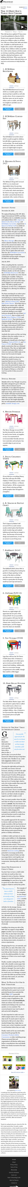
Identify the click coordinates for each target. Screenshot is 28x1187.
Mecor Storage (15, 222)
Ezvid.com (14, 1175)
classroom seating (13, 851)
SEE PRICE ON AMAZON (8, 109)
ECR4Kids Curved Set (9, 224)
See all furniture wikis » (18, 1072)
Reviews (9, 7)
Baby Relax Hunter (8, 303)
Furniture (3, 8)
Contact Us (14, 1183)
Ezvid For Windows (14, 1172)
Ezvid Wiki (3, 7)
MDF (11, 994)
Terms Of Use (14, 1167)
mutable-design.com (13, 403)
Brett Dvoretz (18, 1090)
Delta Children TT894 (14, 317)
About (14, 1162)
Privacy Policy (14, 1164)
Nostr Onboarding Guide (14, 1177)
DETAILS (16, 86)
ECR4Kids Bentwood (11, 273)
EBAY (19, 109)
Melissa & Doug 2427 (12, 301)
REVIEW (11, 86)
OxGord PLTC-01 (14, 342)
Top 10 (20, 32)
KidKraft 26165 (7, 319)
